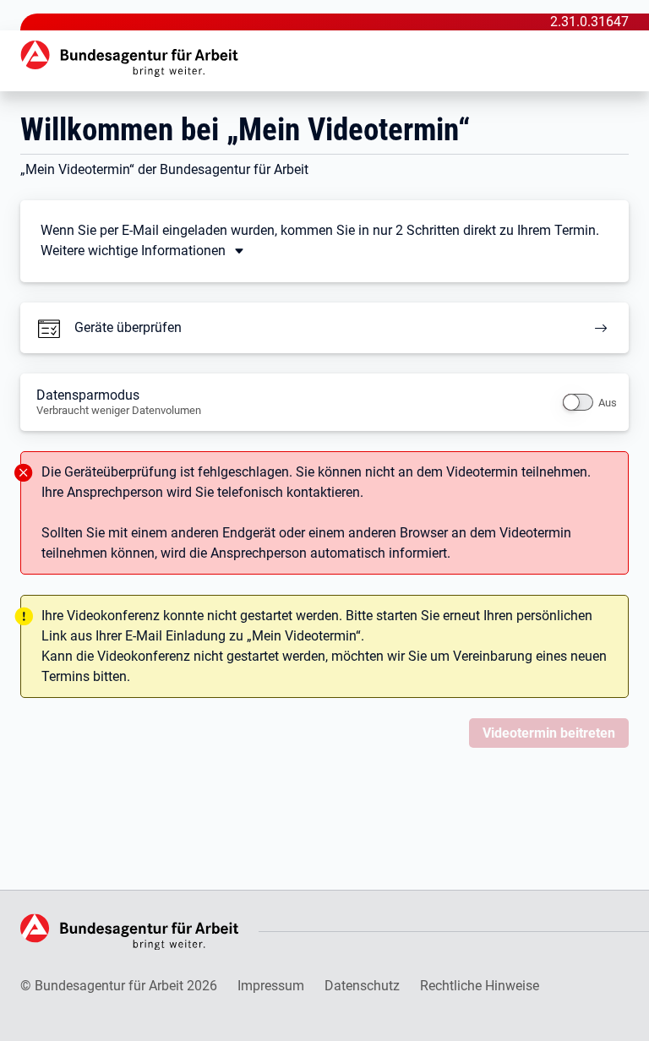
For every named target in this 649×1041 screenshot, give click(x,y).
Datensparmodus (118, 402)
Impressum (270, 986)
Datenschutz (362, 986)
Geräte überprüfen (128, 327)
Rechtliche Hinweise (479, 986)
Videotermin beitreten (549, 733)
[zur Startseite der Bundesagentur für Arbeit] (130, 59)
